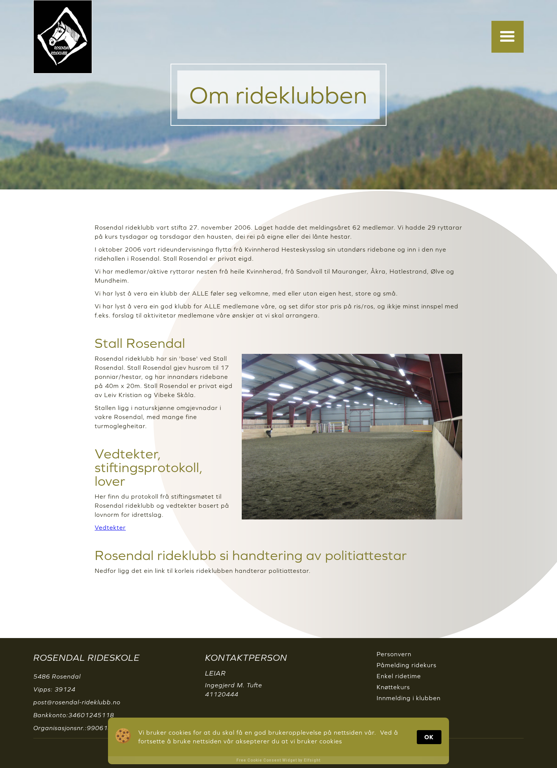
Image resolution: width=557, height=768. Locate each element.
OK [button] (429, 737)
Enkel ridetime (399, 676)
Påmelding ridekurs (407, 665)
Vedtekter (110, 527)
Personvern (394, 654)
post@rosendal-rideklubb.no (76, 702)
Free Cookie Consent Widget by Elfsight (278, 760)
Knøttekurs (393, 687)
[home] (62, 37)
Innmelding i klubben (409, 697)
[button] (507, 37)
